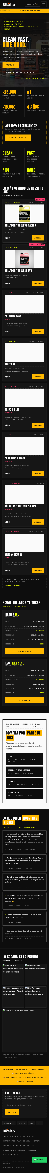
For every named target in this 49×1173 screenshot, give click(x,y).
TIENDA (5, 1136)
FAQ (33, 1145)
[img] (9, 4)
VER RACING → (25, 651)
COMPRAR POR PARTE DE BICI (20, 72)
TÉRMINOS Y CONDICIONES (27, 1150)
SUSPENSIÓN (20, 794)
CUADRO (23, 783)
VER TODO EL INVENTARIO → (14, 196)
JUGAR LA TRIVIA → (18, 137)
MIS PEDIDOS (24, 1145)
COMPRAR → (11, 65)
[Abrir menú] (43, 4)
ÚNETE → (12, 1112)
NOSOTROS (30, 1136)
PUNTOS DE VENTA (23, 1141)
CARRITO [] (32, 4)
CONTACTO (36, 1141)
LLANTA (21, 759)
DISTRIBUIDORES (9, 1141)
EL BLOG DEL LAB (9, 1150)
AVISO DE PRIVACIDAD (11, 1155)
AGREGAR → (38, 238)
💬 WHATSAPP (39, 1159)
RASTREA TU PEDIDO (10, 1145)
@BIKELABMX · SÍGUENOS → (13, 961)
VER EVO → (24, 700)
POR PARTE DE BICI (17, 1136)
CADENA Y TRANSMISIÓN (21, 771)
